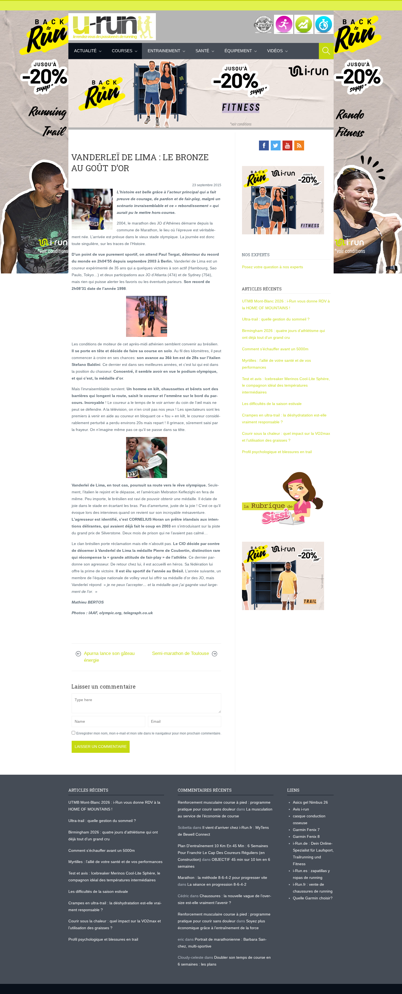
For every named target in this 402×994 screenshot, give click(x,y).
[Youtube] (287, 145)
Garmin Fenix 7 (306, 829)
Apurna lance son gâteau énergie (109, 657)
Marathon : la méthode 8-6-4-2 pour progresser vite (222, 877)
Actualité (85, 50)
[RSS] (299, 145)
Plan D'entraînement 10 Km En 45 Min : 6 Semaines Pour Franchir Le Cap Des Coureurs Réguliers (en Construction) (223, 853)
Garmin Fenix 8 (306, 836)
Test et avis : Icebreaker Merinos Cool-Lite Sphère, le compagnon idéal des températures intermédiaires (286, 386)
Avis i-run (301, 809)
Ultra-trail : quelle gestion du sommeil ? (276, 319)
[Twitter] (276, 145)
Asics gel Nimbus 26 (310, 802)
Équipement (238, 50)
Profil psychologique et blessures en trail (277, 452)
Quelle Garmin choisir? (313, 898)
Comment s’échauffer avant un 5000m (276, 349)
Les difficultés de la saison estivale (272, 403)
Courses (122, 50)
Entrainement (164, 50)
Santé (202, 50)
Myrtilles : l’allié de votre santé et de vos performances (116, 861)
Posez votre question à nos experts (272, 267)
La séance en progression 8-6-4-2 (216, 884)
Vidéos (275, 50)
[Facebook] (264, 145)
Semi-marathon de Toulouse (180, 653)
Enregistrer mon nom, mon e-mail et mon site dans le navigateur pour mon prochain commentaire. (148, 733)
